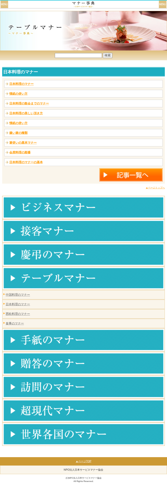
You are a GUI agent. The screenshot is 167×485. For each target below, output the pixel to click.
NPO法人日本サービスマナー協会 (83, 469)
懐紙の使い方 (18, 93)
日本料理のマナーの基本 (26, 162)
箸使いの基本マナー (23, 142)
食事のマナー (15, 323)
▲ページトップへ (155, 187)
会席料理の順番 (20, 152)
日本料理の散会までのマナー (29, 103)
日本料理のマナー (20, 71)
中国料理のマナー (18, 294)
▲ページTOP (83, 461)
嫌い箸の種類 (18, 132)
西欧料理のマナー (18, 314)
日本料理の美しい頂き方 (26, 113)
